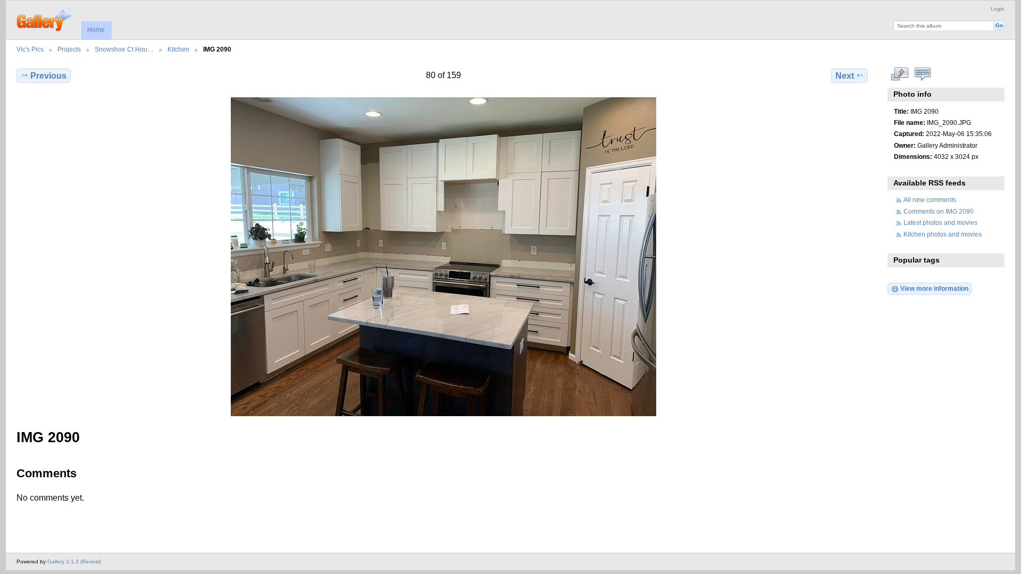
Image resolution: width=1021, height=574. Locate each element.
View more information (934, 288)
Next (844, 75)
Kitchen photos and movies (942, 234)
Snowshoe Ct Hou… (124, 49)
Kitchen (178, 49)
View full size (899, 74)
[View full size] (443, 256)
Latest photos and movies (940, 222)
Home (96, 29)
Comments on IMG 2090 (938, 211)
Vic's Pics (30, 49)
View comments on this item (922, 74)
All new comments (929, 199)
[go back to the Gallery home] (44, 18)
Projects (69, 49)
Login (998, 9)
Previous (48, 75)
